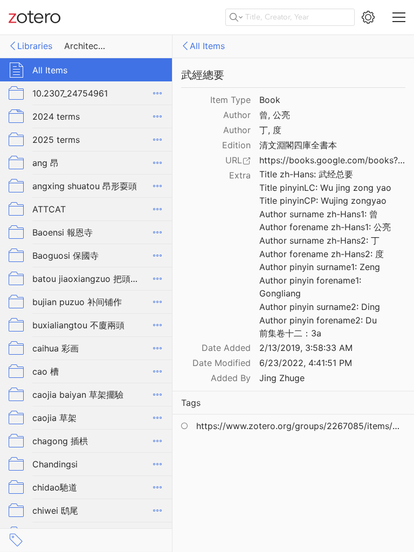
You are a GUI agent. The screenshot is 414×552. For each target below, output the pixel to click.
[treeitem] (86, 69)
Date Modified (221, 362)
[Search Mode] (236, 17)
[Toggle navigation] (399, 17)
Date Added (226, 347)
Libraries (34, 45)
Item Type (230, 99)
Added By (231, 377)
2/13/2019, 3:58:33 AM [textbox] (306, 347)
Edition (236, 145)
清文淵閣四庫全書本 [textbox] (298, 145)
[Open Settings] (368, 17)
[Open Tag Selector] (16, 540)
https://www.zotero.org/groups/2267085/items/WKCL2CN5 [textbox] (300, 425)
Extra (240, 175)
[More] (157, 93)
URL (233, 160)
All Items (207, 45)
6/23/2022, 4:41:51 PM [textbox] (305, 362)
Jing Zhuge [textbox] (282, 377)
